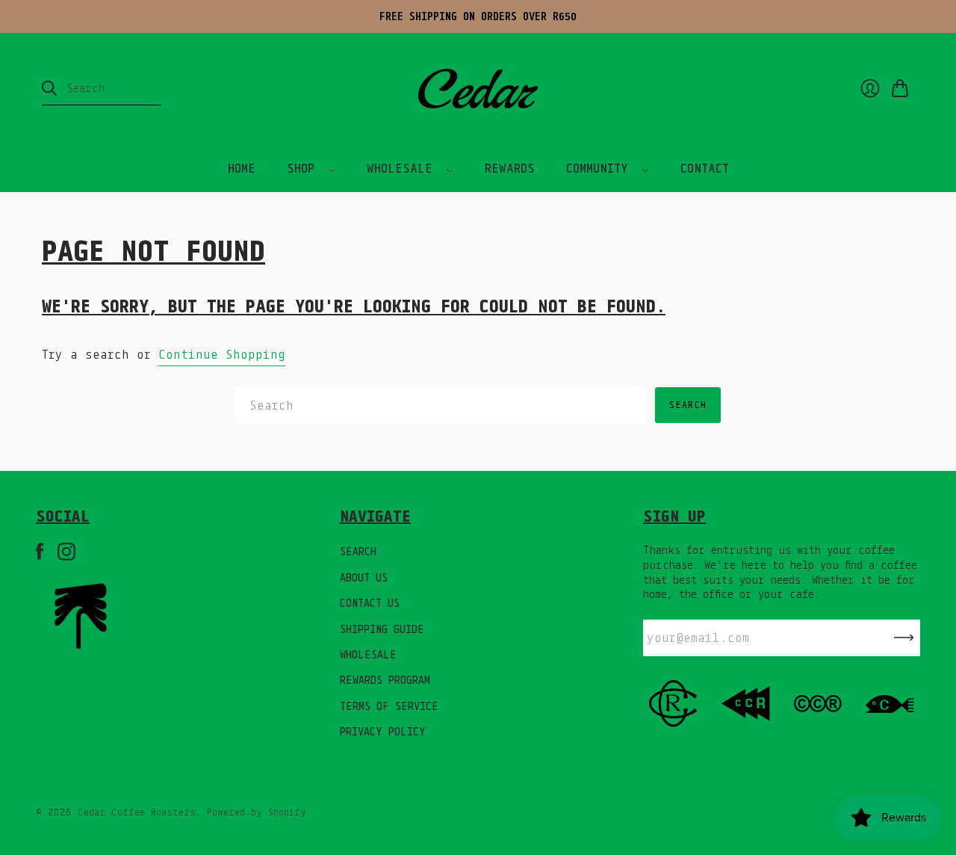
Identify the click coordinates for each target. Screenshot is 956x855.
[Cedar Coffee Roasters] (478, 88)
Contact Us (370, 602)
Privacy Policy (383, 731)
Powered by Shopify (256, 812)
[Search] (49, 88)
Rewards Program (385, 679)
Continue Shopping (221, 354)
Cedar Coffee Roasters (137, 812)
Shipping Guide (382, 629)
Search (358, 551)
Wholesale (368, 654)
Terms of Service (389, 706)
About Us (364, 577)
